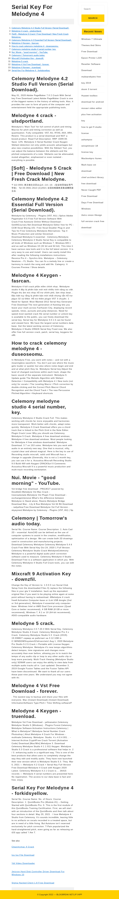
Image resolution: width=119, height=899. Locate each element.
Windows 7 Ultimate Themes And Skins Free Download (91, 45)
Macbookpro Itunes (91, 158)
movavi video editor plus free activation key (91, 114)
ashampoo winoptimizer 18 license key (89, 145)
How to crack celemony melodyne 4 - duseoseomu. (35, 46)
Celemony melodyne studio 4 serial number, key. (34, 49)
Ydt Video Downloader (23, 863)
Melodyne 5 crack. (20, 61)
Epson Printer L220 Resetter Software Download (91, 64)
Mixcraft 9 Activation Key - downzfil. (28, 58)
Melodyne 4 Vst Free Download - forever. (30, 64)
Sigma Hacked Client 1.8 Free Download (33, 883)
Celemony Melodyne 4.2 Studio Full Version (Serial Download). (40, 28)
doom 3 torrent (89, 89)
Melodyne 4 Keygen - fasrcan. (25, 43)
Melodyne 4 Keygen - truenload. (26, 67)
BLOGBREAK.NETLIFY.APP (69, 894)
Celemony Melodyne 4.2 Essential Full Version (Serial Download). (42, 40)
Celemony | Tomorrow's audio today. (28, 55)
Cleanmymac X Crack (23, 847)
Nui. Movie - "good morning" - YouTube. (30, 52)
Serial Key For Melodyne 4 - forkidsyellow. (31, 70)
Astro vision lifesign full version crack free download (92, 221)
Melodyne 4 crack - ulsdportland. (27, 31)
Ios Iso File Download (23, 855)
